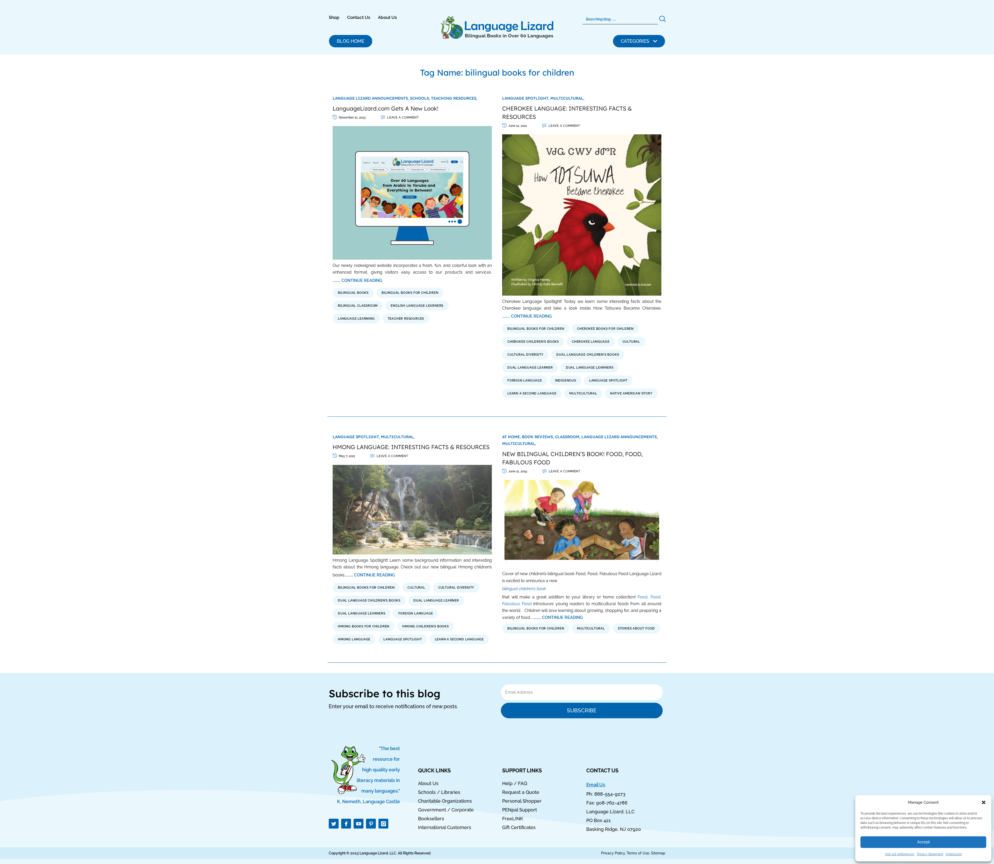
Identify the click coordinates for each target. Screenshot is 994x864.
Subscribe (581, 710)
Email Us (595, 784)
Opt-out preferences (899, 854)
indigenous (565, 380)
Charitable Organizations (445, 801)
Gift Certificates (519, 827)
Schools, (420, 98)
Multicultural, (567, 98)
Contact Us (358, 17)
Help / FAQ (514, 783)
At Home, (512, 436)
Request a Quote (520, 792)
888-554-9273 (609, 794)
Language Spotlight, (526, 98)
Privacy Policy (613, 853)
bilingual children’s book (524, 588)
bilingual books (353, 293)
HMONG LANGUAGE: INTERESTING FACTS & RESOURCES (411, 447)
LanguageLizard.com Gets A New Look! (385, 108)
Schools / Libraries (439, 792)
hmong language (354, 639)
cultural (631, 341)
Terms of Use (638, 853)
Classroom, (568, 436)
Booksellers (431, 819)
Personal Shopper (522, 801)
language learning (356, 318)
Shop (334, 17)
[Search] (662, 19)
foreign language (524, 380)
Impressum (954, 854)
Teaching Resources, (454, 98)
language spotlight (608, 380)
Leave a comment (403, 117)
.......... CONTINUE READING (357, 280)
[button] (983, 802)
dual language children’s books (587, 354)
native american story (631, 393)
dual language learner (530, 367)
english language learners (417, 305)
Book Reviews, (538, 436)
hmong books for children (363, 626)
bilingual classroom (358, 305)
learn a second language (531, 393)
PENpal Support (519, 810)
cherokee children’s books (533, 341)
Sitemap (658, 853)
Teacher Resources (406, 318)
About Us (387, 17)
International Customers (444, 827)
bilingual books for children (410, 293)
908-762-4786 (611, 803)
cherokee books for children (605, 329)
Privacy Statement (930, 854)
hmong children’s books (425, 626)
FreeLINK (512, 819)
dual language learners (589, 367)
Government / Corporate (446, 810)
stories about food (636, 628)
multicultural (583, 393)
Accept (923, 842)
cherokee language (591, 341)
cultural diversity (525, 354)
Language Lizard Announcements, (371, 98)
